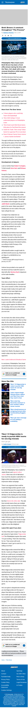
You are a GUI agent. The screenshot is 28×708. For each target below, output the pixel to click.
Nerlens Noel (15, 272)
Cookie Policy (5, 682)
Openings (19, 671)
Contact (3, 674)
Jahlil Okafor (6, 204)
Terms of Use (20, 679)
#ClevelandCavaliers (8, 250)
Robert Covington (19, 166)
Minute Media (10, 694)
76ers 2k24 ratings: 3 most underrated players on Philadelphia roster (14, 120)
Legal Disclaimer (21, 682)
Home (3, 660)
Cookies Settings (6, 690)
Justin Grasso (7, 444)
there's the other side (13, 501)
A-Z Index (19, 685)
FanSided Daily (5, 676)
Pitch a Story (20, 676)
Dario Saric (14, 168)
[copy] (11, 35)
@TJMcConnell (6, 253)
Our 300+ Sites (21, 674)
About (3, 671)
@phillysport (5, 257)
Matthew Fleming (8, 32)
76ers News (9, 660)
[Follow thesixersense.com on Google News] (24, 374)
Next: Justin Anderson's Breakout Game (14, 359)
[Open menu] (2, 2)
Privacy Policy (5, 679)
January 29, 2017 (6, 261)
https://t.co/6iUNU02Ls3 (11, 255)
